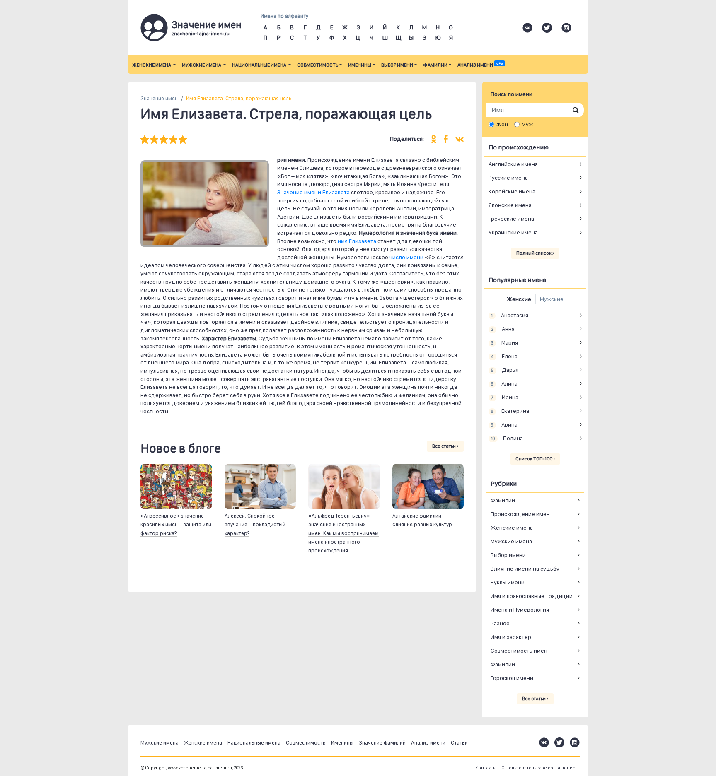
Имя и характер (511, 637)
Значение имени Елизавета (313, 192)
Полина (506, 438)
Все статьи (444, 446)
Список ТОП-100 (534, 459)
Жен (502, 124)
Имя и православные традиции (532, 596)
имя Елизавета (357, 241)
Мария (504, 342)
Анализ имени (480, 65)
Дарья (504, 369)
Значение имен (159, 98)
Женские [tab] (519, 299)
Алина (504, 383)
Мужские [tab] (552, 299)
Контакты (485, 768)
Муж (527, 124)
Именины (359, 65)
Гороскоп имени (512, 678)
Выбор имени (397, 65)
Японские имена (510, 205)
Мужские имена (202, 65)
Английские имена (513, 164)
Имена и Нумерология (520, 609)
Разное (500, 623)
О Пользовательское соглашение (538, 768)
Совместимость (317, 65)
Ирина (504, 397)
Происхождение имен (520, 514)
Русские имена (508, 177)
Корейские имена (512, 191)
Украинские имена (513, 232)
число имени (406, 257)
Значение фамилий (382, 743)
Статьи (459, 743)
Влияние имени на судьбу (525, 568)
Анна (502, 328)
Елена (504, 356)
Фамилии (435, 65)
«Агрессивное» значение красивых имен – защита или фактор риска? (175, 524)
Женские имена (152, 65)
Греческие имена (511, 218)
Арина (504, 424)
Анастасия (509, 315)
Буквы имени (508, 582)
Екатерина (510, 410)
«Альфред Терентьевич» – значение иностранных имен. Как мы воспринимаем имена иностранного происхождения (343, 533)
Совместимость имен (519, 650)
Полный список (534, 253)
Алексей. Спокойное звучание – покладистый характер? (255, 524)
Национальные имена (259, 65)
